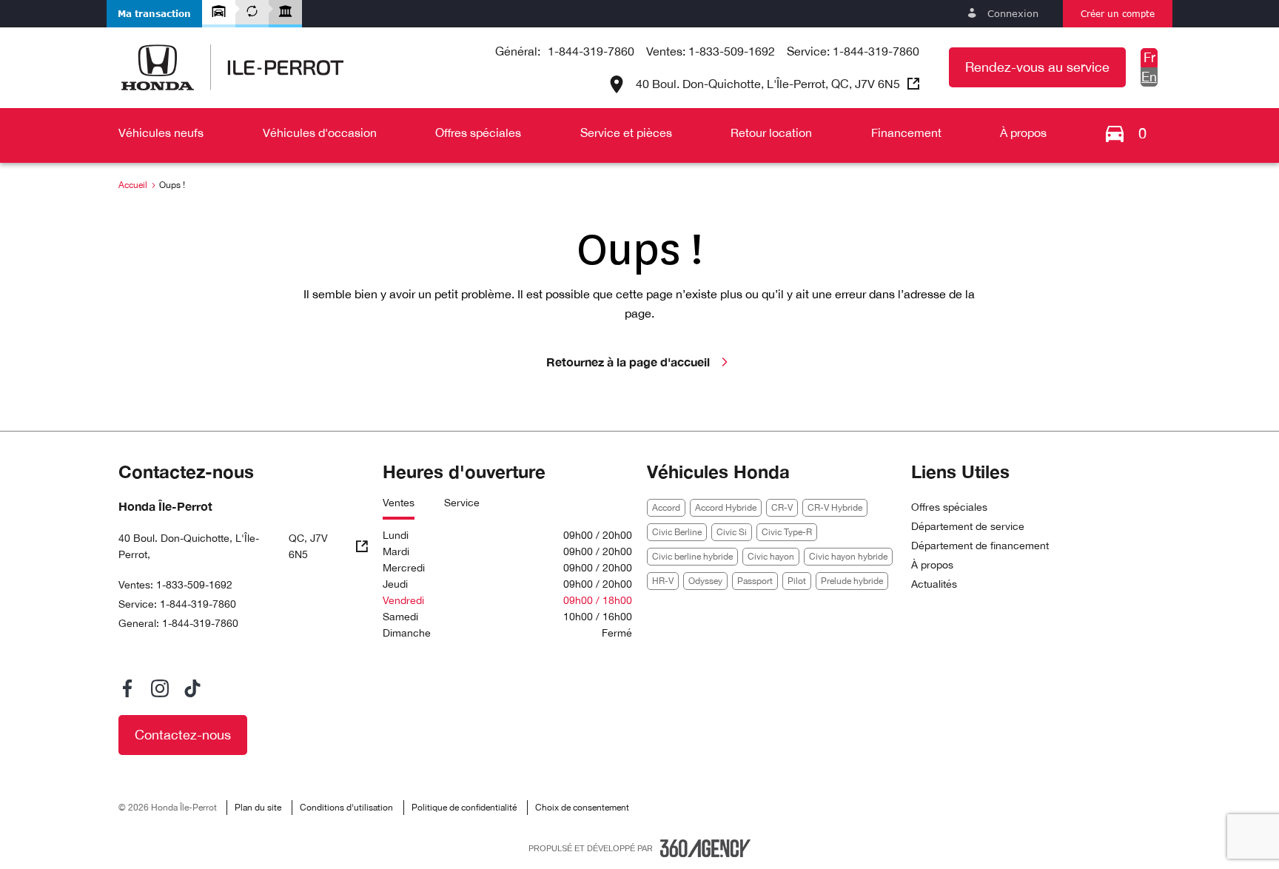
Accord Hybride (725, 508)
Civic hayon (771, 556)
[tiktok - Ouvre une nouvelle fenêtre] (192, 688)
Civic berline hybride (692, 556)
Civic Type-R (787, 532)
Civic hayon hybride (848, 556)
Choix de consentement (582, 807)
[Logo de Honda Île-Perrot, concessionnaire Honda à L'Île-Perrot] (232, 67)
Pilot (797, 581)
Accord (666, 508)
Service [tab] (462, 503)
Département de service (967, 526)
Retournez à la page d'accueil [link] (628, 362)
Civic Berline (677, 532)
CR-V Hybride (835, 508)
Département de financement (980, 545)
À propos (932, 565)
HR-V (663, 581)
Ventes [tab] (398, 503)
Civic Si (731, 532)
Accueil (132, 185)
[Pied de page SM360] (705, 848)
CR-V (782, 508)
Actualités (934, 584)
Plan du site (258, 807)
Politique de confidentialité (464, 807)
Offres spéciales (949, 507)
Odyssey (705, 581)
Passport (755, 581)
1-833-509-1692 (731, 51)
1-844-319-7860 (591, 51)
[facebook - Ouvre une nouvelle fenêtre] (127, 688)
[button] (154, 13)
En (1149, 76)
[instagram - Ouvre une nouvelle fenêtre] (160, 688)
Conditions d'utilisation (346, 807)
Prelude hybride (852, 581)
